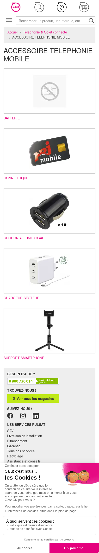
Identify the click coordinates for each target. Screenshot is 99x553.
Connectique (16, 178)
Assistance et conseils (24, 461)
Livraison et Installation (24, 435)
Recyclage (15, 456)
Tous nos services (21, 451)
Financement (17, 440)
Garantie (13, 445)
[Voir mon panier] (84, 7)
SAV (10, 430)
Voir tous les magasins (35, 398)
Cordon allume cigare (25, 237)
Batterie (12, 118)
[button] (39, 7)
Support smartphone (24, 357)
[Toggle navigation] (9, 20)
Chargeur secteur (21, 297)
